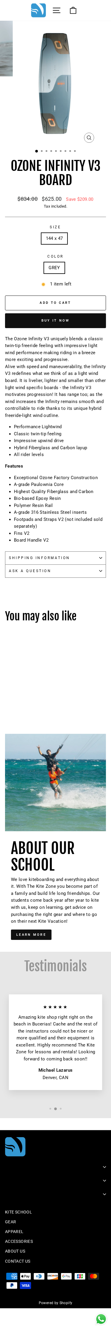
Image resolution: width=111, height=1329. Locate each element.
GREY (54, 267)
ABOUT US (15, 1251)
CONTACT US (17, 1261)
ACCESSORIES (19, 1241)
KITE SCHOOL (18, 1212)
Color (55, 256)
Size (55, 227)
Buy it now (55, 320)
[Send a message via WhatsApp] (101, 1319)
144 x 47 (54, 238)
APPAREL (14, 1231)
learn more (31, 935)
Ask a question (30, 571)
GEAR (10, 1221)
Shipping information (39, 558)
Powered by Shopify (56, 1303)
